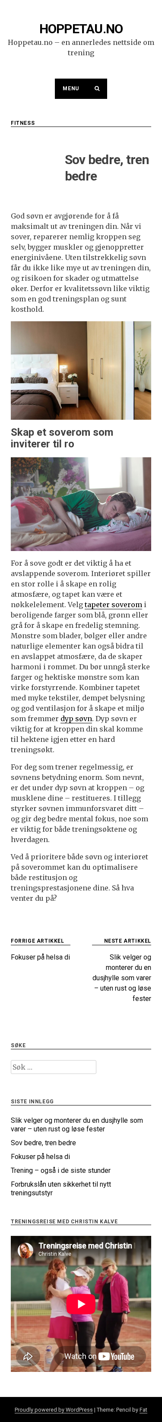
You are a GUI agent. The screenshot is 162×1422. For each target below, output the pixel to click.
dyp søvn (76, 718)
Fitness (23, 123)
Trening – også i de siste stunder (61, 1170)
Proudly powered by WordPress (54, 1409)
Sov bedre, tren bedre (43, 1143)
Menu (71, 89)
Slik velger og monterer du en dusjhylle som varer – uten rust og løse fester (77, 1124)
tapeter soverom (113, 604)
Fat (143, 1409)
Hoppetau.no (81, 28)
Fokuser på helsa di (40, 1157)
